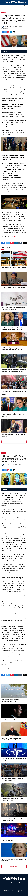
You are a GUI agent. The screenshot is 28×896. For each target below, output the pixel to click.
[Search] (26, 2)
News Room (8, 26)
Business (17, 6)
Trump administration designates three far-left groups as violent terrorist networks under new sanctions (13, 393)
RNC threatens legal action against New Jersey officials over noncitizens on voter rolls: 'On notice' (13, 349)
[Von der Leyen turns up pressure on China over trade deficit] (14, 850)
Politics (11, 6)
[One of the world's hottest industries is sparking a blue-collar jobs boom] (14, 258)
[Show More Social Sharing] (16, 32)
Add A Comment (14, 441)
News (2, 6)
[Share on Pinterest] (8, 32)
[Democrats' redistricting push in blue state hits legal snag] (14, 426)
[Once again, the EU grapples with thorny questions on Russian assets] (14, 729)
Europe (3, 453)
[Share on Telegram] (11, 32)
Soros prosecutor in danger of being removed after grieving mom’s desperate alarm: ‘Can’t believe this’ (13, 414)
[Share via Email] (14, 32)
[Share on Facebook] (2, 32)
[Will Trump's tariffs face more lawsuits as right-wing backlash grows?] (14, 479)
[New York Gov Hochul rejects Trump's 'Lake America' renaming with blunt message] (14, 319)
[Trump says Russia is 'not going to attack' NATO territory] (14, 750)
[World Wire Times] (14, 2)
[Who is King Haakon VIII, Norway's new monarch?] (14, 711)
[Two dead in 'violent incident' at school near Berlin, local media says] (14, 830)
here (14, 236)
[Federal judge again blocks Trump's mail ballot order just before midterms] (14, 299)
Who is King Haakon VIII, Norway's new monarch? (13, 719)
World (6, 6)
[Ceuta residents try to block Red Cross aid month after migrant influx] (14, 770)
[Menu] (2, 2)
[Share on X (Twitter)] (5, 32)
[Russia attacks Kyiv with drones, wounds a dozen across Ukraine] (14, 810)
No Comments (5, 28)
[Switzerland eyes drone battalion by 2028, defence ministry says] (14, 790)
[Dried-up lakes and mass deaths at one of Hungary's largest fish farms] (14, 691)
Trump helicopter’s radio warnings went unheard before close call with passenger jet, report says (13, 371)
